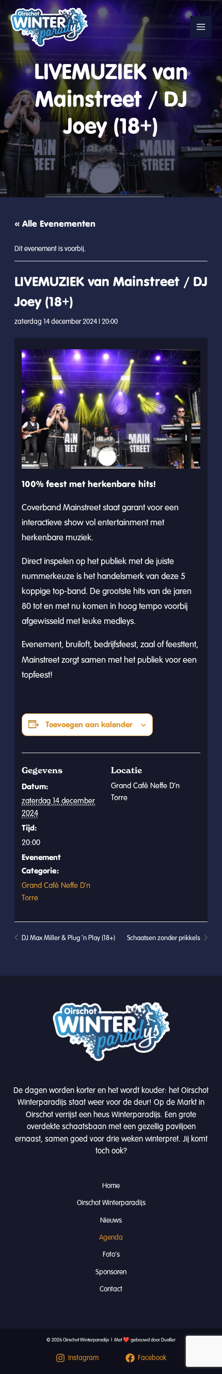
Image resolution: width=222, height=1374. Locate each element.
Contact (111, 1289)
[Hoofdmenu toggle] (201, 27)
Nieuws (111, 1220)
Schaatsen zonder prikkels (164, 938)
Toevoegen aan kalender (89, 724)
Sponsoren (111, 1272)
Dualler (168, 1340)
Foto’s (111, 1254)
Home (111, 1185)
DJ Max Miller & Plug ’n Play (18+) (67, 938)
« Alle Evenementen (55, 223)
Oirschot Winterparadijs (111, 1202)
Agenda (111, 1237)
